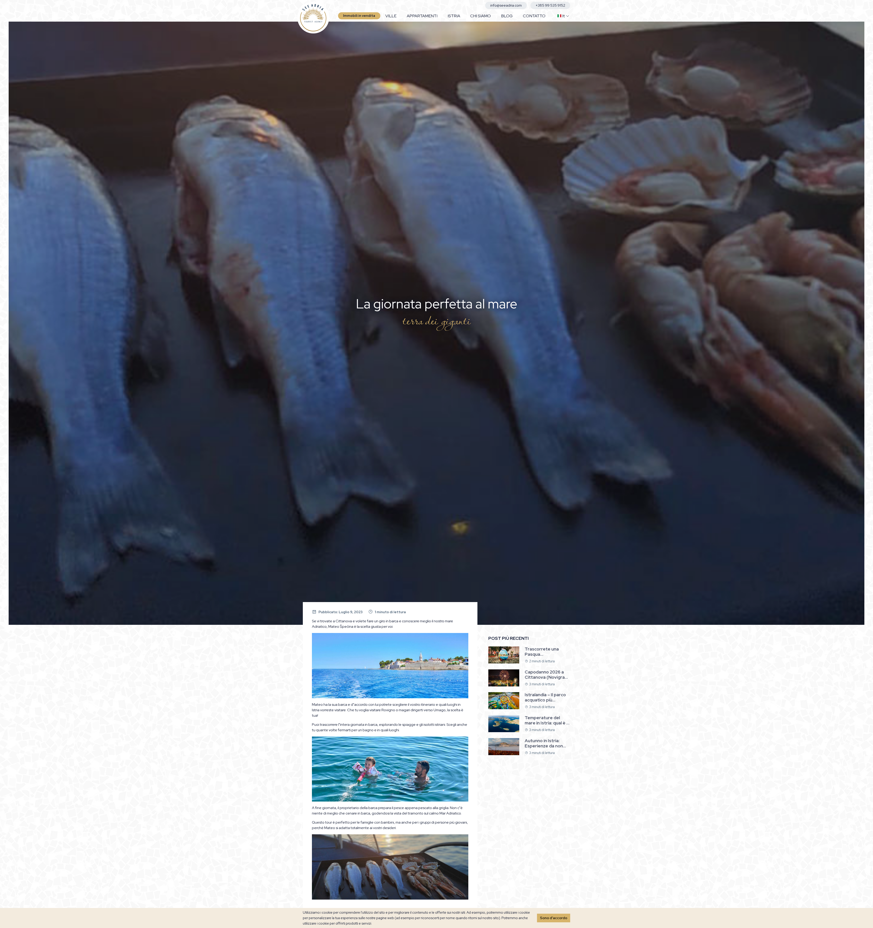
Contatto (534, 15)
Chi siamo (480, 15)
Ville (390, 15)
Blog (507, 15)
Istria (454, 15)
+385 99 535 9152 (550, 5)
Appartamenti (422, 15)
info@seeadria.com (506, 5)
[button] (561, 16)
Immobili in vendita (359, 15)
